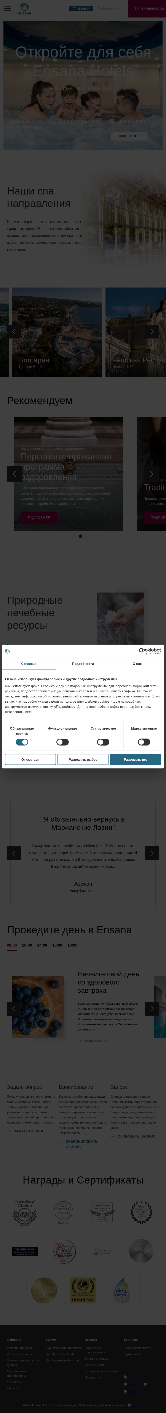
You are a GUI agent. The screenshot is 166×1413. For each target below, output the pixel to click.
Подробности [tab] (83, 663)
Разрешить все (135, 759)
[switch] (62, 742)
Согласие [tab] (28, 663)
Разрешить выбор (83, 759)
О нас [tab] (137, 663)
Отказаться (30, 759)
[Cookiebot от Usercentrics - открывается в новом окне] (142, 651)
